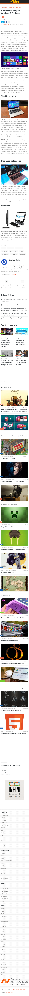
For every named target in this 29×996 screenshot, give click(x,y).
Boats (3, 908)
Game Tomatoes (5, 769)
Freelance (4, 833)
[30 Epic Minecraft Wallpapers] (14, 515)
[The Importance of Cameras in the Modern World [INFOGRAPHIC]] (22, 331)
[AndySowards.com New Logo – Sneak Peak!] (14, 652)
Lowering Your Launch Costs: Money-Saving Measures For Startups (5, 342)
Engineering (4, 921)
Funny (3, 931)
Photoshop (4, 898)
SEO (2, 840)
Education (4, 916)
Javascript (4, 868)
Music (2, 959)
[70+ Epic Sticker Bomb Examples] (14, 629)
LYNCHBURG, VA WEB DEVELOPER (18, 989)
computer (10, 248)
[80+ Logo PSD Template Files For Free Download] (14, 722)
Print (2, 901)
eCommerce (4, 822)
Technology (5, 254)
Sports (3, 969)
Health (3, 944)
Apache (3, 853)
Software (4, 967)
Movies (3, 957)
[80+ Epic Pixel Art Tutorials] (14, 447)
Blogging (3, 817)
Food (2, 929)
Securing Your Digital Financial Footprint (13, 318)
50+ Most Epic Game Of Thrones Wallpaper (12, 481)
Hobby (3, 946)
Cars (2, 913)
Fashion (3, 926)
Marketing (4, 838)
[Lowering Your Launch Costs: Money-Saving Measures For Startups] (7, 331)
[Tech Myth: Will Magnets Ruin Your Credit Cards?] (14, 606)
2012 (4, 248)
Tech (19, 7)
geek (11, 251)
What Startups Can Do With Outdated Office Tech (15, 299)
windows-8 (14, 254)
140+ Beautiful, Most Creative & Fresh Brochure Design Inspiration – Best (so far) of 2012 (13, 435)
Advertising (4, 815)
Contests (4, 886)
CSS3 (2, 863)
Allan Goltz (5, 24)
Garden (3, 936)
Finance (3, 830)
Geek (10, 7)
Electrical (4, 919)
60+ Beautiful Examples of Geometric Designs (13, 549)
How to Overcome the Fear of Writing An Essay (21, 362)
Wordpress (4, 878)
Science (3, 964)
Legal (2, 835)
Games (3, 934)
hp (16, 251)
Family (3, 924)
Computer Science (6, 860)
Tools (3, 972)
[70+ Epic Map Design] (14, 584)
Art (2, 7)
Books (3, 911)
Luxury (3, 952)
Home (2, 949)
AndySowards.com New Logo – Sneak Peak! (12, 663)
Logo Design (4, 896)
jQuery (3, 871)
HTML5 (2, 865)
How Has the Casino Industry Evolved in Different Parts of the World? (7, 363)
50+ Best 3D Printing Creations (9, 504)
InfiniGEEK (3, 771)
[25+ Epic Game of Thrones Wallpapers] (14, 699)
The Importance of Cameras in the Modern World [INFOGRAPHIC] (21, 341)
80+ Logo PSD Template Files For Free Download (14, 733)
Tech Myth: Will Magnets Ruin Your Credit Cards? (14, 617)
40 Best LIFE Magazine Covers (9, 572)
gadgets (5, 251)
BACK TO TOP (25, 994)
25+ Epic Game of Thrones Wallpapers (11, 710)
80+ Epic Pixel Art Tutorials (8, 458)
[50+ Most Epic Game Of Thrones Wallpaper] (14, 470)
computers (19, 248)
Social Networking (6, 843)
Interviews (4, 893)
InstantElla (3, 772)
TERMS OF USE (9, 992)
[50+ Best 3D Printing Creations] (14, 493)
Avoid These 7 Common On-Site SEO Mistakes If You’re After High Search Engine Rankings (14, 687)
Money (3, 954)
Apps (2, 855)
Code (2, 858)
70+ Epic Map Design (6, 595)
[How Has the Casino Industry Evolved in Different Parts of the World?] (7, 353)
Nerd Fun (15, 7)
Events (3, 828)
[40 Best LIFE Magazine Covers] (14, 561)
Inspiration (4, 891)
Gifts (2, 941)
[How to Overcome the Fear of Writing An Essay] (22, 353)
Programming (5, 876)
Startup (3, 845)
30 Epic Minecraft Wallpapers (8, 527)
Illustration (4, 888)
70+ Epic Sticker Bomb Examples (9, 640)
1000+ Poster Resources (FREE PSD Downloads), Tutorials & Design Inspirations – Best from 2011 (14, 410)
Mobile (3, 873)
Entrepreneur (5, 825)
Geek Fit (3, 939)
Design (6, 7)
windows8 (22, 254)
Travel (3, 974)
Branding (3, 820)
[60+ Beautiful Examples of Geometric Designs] (14, 538)
